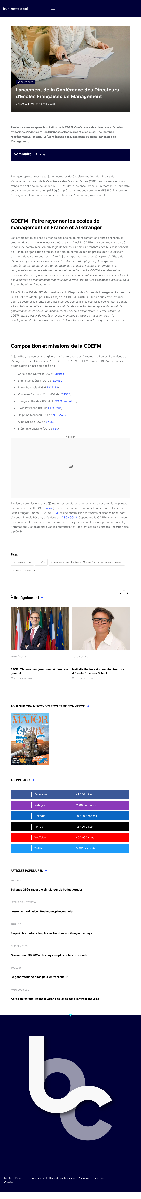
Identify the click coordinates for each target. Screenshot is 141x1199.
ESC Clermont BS (64, 401)
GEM (55, 513)
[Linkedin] (135, 1177)
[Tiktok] (122, 1177)
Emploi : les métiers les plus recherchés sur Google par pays (51, 933)
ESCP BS (52, 387)
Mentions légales (13, 1178)
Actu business (20, 989)
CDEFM (41, 562)
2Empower (84, 1178)
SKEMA (50, 421)
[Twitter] (122, 1174)
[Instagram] (128, 1177)
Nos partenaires (35, 1178)
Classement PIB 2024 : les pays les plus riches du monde (49, 955)
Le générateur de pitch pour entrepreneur (39, 977)
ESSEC (66, 394)
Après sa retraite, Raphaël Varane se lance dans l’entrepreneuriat (55, 998)
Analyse (16, 924)
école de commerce (24, 569)
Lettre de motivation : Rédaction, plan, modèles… (43, 911)
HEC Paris (54, 408)
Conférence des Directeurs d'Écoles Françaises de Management (86, 562)
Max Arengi (26, 104)
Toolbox (16, 880)
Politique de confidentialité (61, 1178)
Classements (19, 946)
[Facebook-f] (128, 1174)
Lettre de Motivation (24, 902)
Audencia (59, 373)
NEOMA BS (60, 415)
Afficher (40, 154)
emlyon (48, 508)
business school (22, 562)
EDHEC (58, 380)
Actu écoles (19, 656)
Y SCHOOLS (69, 517)
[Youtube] (135, 1174)
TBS (55, 428)
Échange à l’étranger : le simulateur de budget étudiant (47, 889)
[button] (53, 8)
